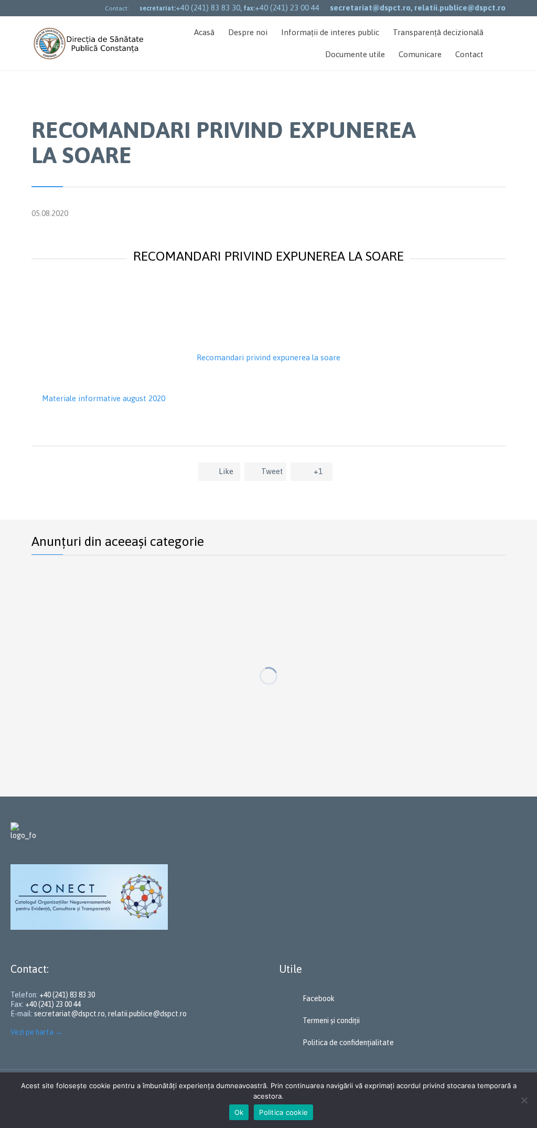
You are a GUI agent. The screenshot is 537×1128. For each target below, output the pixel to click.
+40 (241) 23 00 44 (287, 7)
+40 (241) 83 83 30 (208, 7)
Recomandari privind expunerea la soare (268, 357)
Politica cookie (283, 1112)
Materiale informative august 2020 (103, 398)
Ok (239, 1112)
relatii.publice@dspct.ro (147, 1013)
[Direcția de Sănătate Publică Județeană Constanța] (89, 43)
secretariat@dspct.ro (69, 1013)
